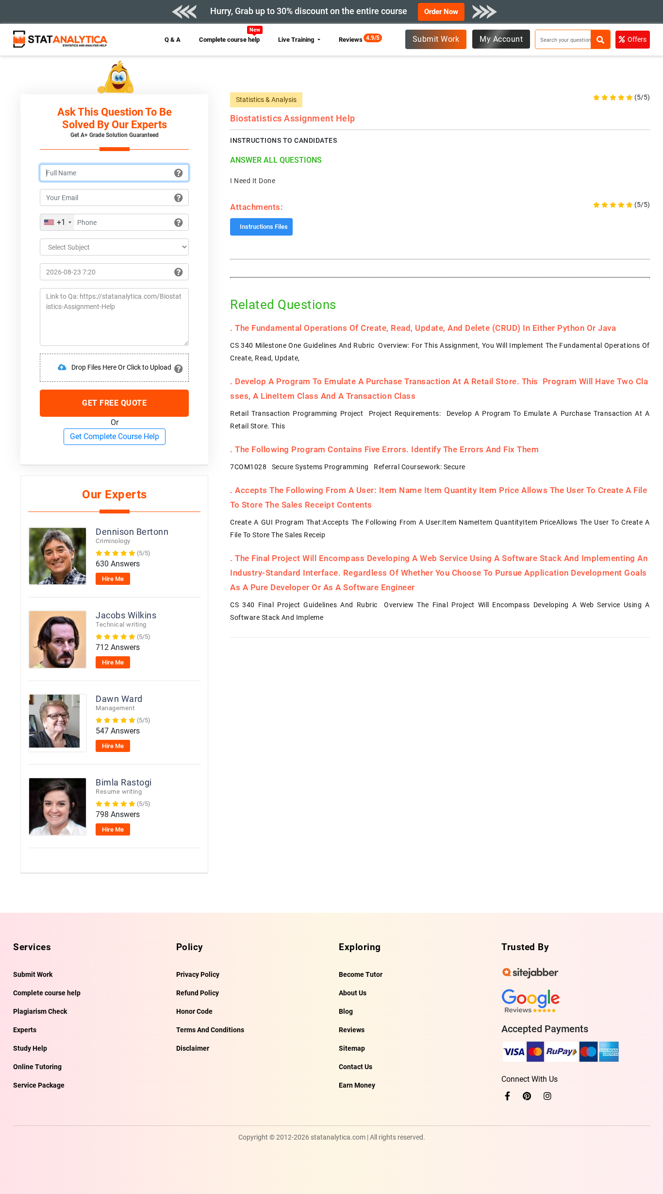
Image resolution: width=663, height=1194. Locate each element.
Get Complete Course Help (114, 436)
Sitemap (352, 1048)
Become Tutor (360, 974)
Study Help (30, 1048)
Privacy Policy (197, 974)
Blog (346, 1011)
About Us (352, 993)
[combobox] (57, 222)
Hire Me (113, 578)
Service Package (39, 1085)
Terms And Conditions (210, 1030)
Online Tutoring (37, 1067)
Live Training (296, 39)
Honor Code (194, 1011)
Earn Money (357, 1085)
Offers (637, 39)
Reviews (353, 39)
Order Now (441, 11)
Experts (24, 1030)
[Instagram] (547, 1096)
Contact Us (355, 1067)
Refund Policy (197, 993)
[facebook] (507, 1096)
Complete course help (229, 39)
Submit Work (436, 39)
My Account (501, 39)
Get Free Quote (114, 403)
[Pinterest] (527, 1096)
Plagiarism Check (40, 1011)
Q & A (173, 39)
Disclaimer (192, 1048)
